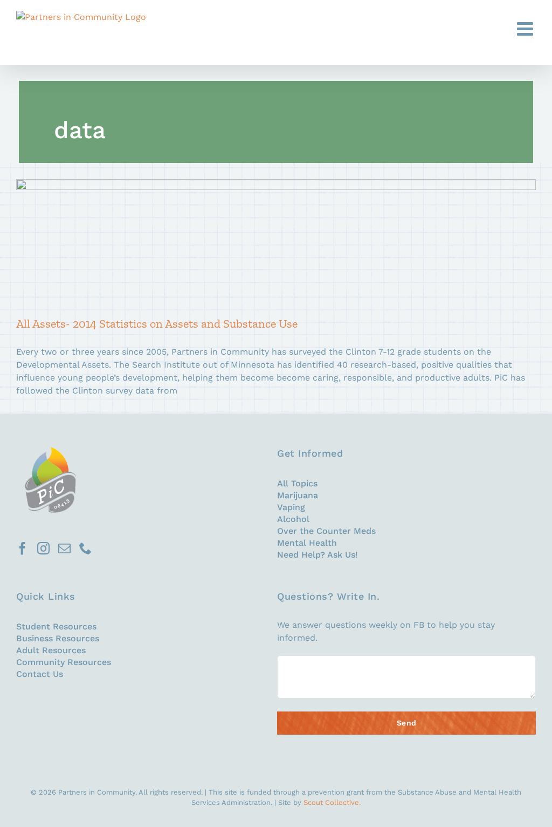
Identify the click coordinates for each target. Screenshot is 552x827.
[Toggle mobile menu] (526, 28)
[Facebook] (22, 548)
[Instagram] (43, 548)
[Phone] (85, 548)
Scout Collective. (332, 802)
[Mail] (64, 548)
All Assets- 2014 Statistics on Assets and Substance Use (273, 240)
